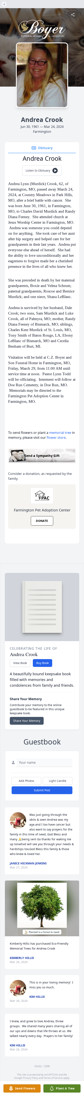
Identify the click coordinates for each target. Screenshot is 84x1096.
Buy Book (42, 663)
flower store (56, 437)
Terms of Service (53, 1078)
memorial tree (60, 432)
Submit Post (42, 790)
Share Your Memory (26, 721)
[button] (42, 908)
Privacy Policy (30, 1078)
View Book (20, 663)
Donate (42, 521)
